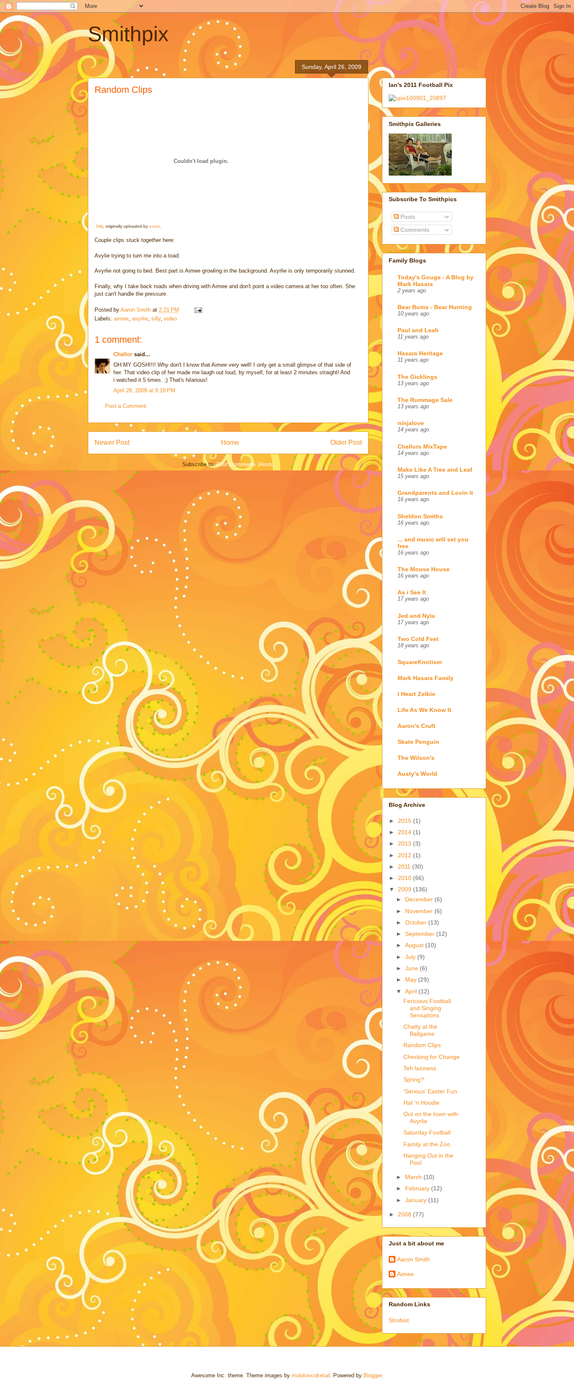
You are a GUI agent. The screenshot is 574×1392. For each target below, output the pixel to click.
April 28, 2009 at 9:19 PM (144, 390)
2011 (405, 866)
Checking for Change (431, 1056)
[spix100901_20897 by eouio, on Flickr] (417, 98)
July (411, 956)
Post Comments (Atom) (245, 464)
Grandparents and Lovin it (435, 492)
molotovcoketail (311, 1375)
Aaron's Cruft (416, 725)
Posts (407, 216)
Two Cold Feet (418, 639)
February (418, 1188)
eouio (154, 226)
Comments (414, 229)
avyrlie (140, 318)
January (416, 1200)
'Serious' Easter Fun (430, 1091)
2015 (405, 820)
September (420, 933)
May (411, 979)
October (416, 922)
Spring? (413, 1079)
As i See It (412, 592)
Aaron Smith (413, 1259)
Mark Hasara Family (425, 678)
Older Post (346, 442)
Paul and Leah (418, 330)
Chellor (122, 354)
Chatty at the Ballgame (420, 1030)
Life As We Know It (424, 710)
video (170, 318)
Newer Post (112, 442)
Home (230, 442)
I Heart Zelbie (416, 694)
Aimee (405, 1274)
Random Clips (422, 1045)
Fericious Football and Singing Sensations (427, 1008)
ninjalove (411, 423)
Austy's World (417, 773)
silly (156, 318)
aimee (121, 318)
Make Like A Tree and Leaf (435, 469)
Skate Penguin (418, 741)
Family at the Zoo (426, 1144)
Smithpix (128, 34)
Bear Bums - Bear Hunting (435, 307)
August (415, 945)
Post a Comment (125, 406)
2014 (405, 832)
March (414, 1177)
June (412, 968)
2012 (405, 855)
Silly (99, 226)
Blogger (372, 1375)
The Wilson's (416, 757)
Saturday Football (426, 1132)
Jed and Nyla (416, 615)
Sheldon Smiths (420, 516)
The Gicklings (417, 376)
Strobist (399, 1320)
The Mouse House (424, 569)
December (419, 899)
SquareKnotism (420, 662)
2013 (405, 843)
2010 (405, 878)
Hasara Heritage (420, 353)
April (412, 991)
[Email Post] (198, 310)
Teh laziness (419, 1068)
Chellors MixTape (422, 446)
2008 (405, 1214)
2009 (405, 889)
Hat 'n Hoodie (421, 1102)
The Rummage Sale (425, 400)
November (419, 911)
